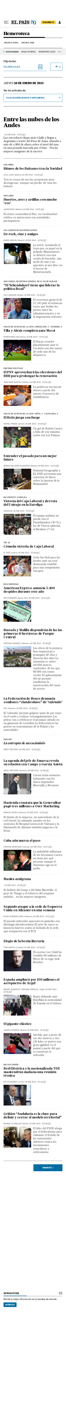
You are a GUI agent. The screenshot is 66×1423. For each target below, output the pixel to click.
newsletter (11, 1293)
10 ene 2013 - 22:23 (43, 916)
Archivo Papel (11, 43)
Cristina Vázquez (12, 643)
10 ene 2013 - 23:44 (37, 337)
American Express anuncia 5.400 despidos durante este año (29, 590)
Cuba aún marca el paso (22, 840)
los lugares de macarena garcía (20, 230)
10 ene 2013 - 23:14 (48, 466)
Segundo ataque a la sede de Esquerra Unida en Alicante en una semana (33, 908)
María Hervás (10, 240)
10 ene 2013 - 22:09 (40, 1123)
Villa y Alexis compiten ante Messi (29, 330)
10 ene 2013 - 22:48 (29, 553)
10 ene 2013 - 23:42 (40, 382)
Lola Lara (9, 175)
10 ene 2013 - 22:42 (39, 598)
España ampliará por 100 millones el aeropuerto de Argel (31, 981)
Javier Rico (9, 209)
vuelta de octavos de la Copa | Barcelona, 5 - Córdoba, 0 (33, 327)
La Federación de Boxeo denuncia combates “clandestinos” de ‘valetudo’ (33, 700)
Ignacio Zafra (10, 812)
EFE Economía (10, 598)
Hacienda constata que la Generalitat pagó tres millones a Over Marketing (32, 804)
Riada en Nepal (28, 52)
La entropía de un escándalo (24, 743)
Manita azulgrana (17, 879)
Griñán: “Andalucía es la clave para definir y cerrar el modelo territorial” (33, 1116)
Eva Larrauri (10, 295)
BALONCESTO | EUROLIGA (15, 497)
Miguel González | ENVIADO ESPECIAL (21, 989)
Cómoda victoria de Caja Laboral (29, 546)
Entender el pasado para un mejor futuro (30, 458)
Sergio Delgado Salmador (17, 466)
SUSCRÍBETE (48, 22)
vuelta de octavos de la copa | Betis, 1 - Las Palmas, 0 (31, 414)
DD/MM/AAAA (12, 66)
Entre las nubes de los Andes (31, 122)
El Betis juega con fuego (22, 417)
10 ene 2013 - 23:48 (35, 295)
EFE (5, 708)
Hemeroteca (17, 33)
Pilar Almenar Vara (13, 916)
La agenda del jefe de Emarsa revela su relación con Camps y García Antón (33, 762)
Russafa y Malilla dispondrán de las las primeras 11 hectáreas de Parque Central (33, 634)
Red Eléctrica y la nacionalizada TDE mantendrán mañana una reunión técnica (32, 1072)
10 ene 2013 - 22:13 (35, 1082)
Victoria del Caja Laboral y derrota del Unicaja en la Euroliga (30, 503)
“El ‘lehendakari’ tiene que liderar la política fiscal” (31, 287)
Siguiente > (48, 1167)
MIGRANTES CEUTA (47, 52)
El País (7, 553)
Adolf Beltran (11, 749)
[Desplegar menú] (6, 22)
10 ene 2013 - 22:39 (40, 643)
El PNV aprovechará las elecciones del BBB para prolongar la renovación (33, 374)
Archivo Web (27, 43)
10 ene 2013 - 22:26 (15, 885)
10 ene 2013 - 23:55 (32, 175)
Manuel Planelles (12, 1123)
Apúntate (10, 1304)
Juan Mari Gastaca (13, 382)
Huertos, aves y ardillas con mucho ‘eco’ (30, 201)
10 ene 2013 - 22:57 (24, 511)
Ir (56, 66)
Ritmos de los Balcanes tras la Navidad (33, 168)
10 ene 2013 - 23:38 (35, 424)
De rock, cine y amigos (21, 234)
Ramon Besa (9, 337)
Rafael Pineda (10, 424)
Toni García (9, 947)
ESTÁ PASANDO (12, 52)
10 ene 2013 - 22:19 (34, 947)
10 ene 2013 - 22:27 (41, 847)
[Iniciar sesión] (59, 22)
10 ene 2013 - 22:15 (38, 1030)
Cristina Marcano (12, 847)
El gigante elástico (17, 1024)
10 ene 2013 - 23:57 (15, 135)
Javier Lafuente (11, 1030)
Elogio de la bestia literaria (24, 941)
